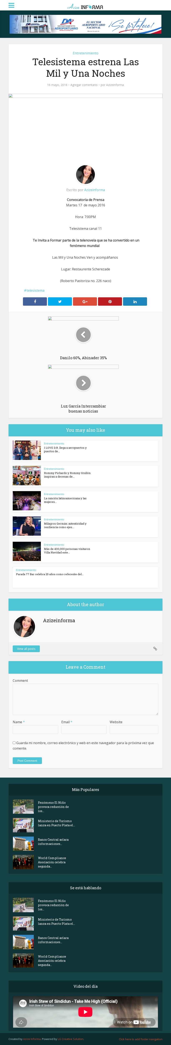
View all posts (26, 649)
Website (116, 722)
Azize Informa (32, 1039)
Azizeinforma (115, 85)
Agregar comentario (84, 85)
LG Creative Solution (70, 1039)
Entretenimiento (85, 53)
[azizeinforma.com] (85, 5)
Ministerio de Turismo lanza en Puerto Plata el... (56, 823)
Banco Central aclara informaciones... (53, 842)
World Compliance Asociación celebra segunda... (52, 862)
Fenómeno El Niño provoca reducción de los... (53, 807)
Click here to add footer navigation (140, 1039)
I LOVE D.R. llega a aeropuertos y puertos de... (65, 449)
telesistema (35, 290)
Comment (20, 680)
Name (19, 722)
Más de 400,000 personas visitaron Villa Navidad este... (67, 550)
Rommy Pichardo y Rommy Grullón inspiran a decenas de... (67, 474)
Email (66, 722)
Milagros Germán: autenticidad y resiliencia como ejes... (65, 525)
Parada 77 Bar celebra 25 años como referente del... (50, 574)
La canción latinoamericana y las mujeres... (65, 500)
